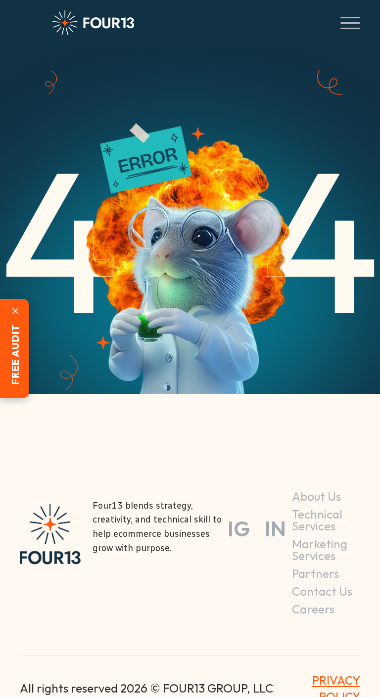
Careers (313, 609)
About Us (316, 496)
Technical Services (317, 520)
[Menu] (31, 22)
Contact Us (322, 591)
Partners (315, 573)
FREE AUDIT (15, 355)
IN (275, 529)
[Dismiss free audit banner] (15, 311)
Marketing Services (319, 549)
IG (239, 529)
